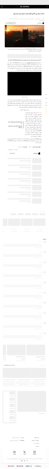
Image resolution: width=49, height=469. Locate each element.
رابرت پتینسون (38, 112)
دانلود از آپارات (24, 97)
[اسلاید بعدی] (1, 377)
